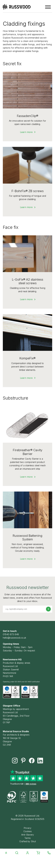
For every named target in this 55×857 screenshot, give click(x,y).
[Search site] (17, 853)
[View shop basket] (38, 853)
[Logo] (17, 7)
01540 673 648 (11, 634)
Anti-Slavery (27, 834)
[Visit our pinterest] (23, 760)
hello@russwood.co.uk (14, 637)
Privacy (27, 828)
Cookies (27, 831)
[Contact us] (49, 853)
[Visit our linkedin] (40, 760)
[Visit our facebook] (32, 760)
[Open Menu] (48, 7)
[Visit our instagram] (15, 760)
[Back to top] (6, 853)
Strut (33, 841)
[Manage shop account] (27, 853)
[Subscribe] (48, 609)
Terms (27, 838)
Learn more (26, 132)
